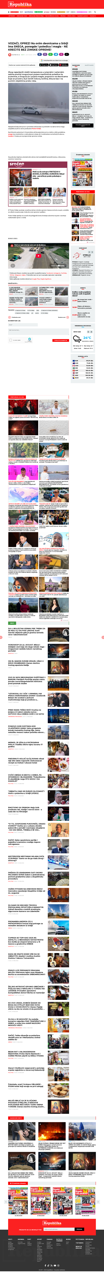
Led (32, 313)
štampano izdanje (83, 154)
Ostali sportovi (39, 1254)
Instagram (56, 273)
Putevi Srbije (36, 128)
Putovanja (80, 1239)
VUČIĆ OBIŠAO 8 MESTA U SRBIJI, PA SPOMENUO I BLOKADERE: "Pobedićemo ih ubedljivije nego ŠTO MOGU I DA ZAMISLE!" (26, 778)
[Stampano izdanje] (82, 172)
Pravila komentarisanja (90, 1247)
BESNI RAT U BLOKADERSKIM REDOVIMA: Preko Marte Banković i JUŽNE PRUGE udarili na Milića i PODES (26, 1054)
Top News (79, 1243)
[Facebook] (39, 54)
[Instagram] (61, 54)
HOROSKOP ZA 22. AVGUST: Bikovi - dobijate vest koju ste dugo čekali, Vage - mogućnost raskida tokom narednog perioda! (27, 648)
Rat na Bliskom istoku (52, 16)
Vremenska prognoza (15, 716)
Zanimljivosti (56, 197)
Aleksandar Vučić (22, 16)
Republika (89, 1239)
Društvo (11, 294)
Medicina (12, 197)
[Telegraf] (56, 54)
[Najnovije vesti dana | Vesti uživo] (39, 12)
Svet (67, 12)
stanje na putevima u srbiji (22, 313)
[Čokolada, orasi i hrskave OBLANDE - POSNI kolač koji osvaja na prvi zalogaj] (58, 1090)
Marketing (88, 1251)
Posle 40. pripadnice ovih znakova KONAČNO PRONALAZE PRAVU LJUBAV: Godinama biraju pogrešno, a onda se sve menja (30, 201)
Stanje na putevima (20, 310)
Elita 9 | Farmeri (59, 1240)
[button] (89, 252)
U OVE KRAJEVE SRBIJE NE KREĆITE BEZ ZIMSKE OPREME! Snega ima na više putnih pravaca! (16, 290)
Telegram (18, 275)
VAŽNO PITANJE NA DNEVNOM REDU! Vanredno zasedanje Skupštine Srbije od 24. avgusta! (26, 891)
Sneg (37, 310)
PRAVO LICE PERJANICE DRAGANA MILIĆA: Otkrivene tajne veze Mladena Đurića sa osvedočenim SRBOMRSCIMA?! (26, 972)
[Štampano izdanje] (18, 1201)
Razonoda (50, 1248)
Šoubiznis (49, 1245)
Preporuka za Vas (17, 397)
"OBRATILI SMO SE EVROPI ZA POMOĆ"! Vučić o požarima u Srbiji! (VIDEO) (26, 792)
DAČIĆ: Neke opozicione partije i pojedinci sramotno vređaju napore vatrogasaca (24, 842)
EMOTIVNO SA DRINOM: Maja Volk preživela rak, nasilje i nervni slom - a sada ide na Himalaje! (45, 201)
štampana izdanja (19, 1183)
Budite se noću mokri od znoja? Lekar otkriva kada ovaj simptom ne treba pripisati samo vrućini (16, 201)
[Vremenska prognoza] (77, 339)
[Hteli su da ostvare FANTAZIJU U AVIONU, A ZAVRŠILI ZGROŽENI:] (21, 177)
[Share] (49, 645)
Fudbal (39, 1242)
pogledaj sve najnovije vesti (83, 125)
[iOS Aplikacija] (54, 65)
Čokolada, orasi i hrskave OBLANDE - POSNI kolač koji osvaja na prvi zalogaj (25, 1085)
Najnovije (76, 65)
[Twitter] (66, 54)
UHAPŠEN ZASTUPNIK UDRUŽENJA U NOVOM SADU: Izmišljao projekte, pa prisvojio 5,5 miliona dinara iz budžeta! (82, 74)
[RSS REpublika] (55, 1265)
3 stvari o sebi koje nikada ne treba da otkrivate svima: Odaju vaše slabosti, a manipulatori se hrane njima (58, 201)
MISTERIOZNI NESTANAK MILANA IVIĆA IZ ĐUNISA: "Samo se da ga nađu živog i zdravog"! (26, 858)
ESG (67, 1243)
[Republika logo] (20, 4)
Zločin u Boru (71, 16)
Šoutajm (39, 1256)
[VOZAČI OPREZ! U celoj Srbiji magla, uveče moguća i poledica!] (61, 301)
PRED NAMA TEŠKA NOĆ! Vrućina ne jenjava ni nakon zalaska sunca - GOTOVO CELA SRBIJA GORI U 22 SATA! (26, 712)
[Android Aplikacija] (44, 65)
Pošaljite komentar (60, 340)
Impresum (88, 1242)
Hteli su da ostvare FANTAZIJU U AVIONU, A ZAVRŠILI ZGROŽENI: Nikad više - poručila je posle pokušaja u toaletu (48, 175)
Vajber (24, 275)
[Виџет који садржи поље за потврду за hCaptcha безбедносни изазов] (20, 340)
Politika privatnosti (88, 1253)
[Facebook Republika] (46, 1265)
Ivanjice (11, 136)
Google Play (36, 279)
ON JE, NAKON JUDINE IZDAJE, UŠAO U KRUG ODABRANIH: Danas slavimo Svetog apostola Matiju (26, 663)
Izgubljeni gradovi (82, 16)
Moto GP (39, 1252)
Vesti (21, 12)
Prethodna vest (16, 317)
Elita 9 (58, 1243)
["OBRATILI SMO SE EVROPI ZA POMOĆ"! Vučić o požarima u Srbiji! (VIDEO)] (58, 797)
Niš (75, 332)
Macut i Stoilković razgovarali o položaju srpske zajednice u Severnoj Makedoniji (26, 1069)
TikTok (12, 275)
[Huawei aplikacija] (63, 65)
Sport (39, 1239)
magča (37, 313)
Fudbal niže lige (40, 1244)
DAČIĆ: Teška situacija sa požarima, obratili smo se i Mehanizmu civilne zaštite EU (24, 1037)
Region (29, 1243)
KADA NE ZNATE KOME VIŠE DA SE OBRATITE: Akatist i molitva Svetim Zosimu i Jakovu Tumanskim (24, 956)
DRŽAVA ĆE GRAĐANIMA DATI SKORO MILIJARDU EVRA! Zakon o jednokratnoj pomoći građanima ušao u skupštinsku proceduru (26, 876)
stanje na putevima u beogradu (49, 310)
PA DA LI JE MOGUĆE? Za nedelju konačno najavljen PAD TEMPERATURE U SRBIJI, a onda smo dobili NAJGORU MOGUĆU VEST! (27, 1022)
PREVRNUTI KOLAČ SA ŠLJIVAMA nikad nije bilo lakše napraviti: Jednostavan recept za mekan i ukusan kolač (26, 761)
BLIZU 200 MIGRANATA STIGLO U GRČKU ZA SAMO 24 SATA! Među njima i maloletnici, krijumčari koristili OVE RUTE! (82, 96)
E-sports (39, 1258)
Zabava (73, 12)
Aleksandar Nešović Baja (36, 16)
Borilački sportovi (39, 1250)
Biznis (68, 1239)
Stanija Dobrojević (95, 16)
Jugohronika (21, 1243)
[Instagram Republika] (58, 1265)
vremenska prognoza (83, 326)
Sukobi (29, 1245)
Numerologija (27, 197)
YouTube (64, 273)
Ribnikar (63, 16)
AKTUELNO (12, 16)
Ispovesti (34, 169)
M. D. (18, 55)
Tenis (38, 1248)
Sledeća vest (61, 317)
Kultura (49, 1246)
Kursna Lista (83, 356)
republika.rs (50, 1270)
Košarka (39, 1246)
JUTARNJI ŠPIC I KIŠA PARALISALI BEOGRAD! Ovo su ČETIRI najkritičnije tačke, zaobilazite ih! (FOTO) (46, 290)
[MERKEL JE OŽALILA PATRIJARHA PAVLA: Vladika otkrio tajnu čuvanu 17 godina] (58, 748)
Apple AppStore (46, 279)
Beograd (41, 294)
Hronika (53, 12)
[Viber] (45, 54)
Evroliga (39, 1259)
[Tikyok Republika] (48, 1265)
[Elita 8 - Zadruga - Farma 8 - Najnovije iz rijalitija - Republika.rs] (82, 12)
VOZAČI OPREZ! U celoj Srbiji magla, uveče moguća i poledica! (45, 300)
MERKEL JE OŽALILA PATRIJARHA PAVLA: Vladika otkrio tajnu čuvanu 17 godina (25, 744)
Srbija (41, 304)
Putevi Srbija (44, 313)
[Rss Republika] (52, 1265)
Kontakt (87, 1249)
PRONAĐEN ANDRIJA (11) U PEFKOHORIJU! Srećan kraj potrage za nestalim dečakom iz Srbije (25, 923)
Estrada (49, 1242)
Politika (10, 783)
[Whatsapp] (50, 54)
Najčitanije (89, 65)
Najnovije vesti (16, 1118)
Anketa (83, 288)
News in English (79, 1247)
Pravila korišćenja (88, 1244)
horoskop (83, 248)
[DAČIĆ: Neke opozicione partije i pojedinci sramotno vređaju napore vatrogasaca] (58, 846)
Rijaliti (48, 1243)
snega (10, 134)
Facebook (49, 273)
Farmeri (58, 1245)
